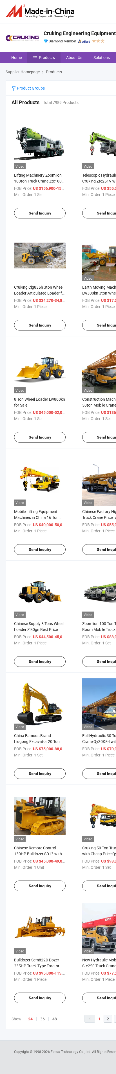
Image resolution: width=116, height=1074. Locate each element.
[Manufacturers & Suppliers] (41, 11)
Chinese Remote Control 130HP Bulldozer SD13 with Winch (38, 853)
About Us (74, 57)
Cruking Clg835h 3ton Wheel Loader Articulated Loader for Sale (40, 293)
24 (30, 1019)
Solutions (101, 57)
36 (42, 1018)
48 (54, 1018)
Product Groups (30, 88)
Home (16, 57)
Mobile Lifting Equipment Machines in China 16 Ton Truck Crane (36, 517)
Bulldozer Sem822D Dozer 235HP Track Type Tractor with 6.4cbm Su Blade (36, 965)
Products (47, 57)
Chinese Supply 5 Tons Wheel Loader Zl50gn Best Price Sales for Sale (39, 629)
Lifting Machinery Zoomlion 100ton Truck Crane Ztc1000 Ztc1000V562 (39, 181)
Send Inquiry (40, 213)
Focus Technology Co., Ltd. (71, 1051)
